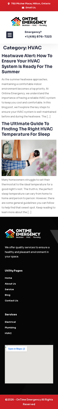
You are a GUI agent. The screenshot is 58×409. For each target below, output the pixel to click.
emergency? (33, 32)
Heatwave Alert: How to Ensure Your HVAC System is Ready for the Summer (27, 63)
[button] (9, 34)
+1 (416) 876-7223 (38, 36)
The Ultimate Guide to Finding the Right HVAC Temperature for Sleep (27, 129)
